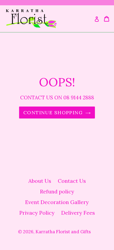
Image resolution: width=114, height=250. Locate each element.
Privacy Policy (37, 212)
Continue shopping (53, 112)
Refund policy (57, 191)
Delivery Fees (78, 212)
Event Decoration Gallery (57, 202)
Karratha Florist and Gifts (63, 232)
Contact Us (72, 180)
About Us (39, 180)
